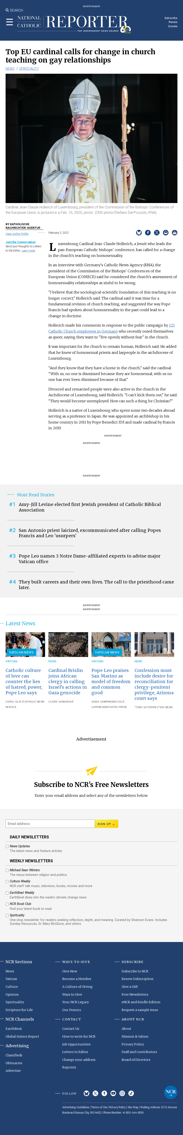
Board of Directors (136, 1060)
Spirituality (29, 68)
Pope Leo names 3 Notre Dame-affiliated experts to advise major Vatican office (89, 558)
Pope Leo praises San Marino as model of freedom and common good (111, 681)
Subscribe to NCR (135, 971)
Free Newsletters (135, 994)
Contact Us (70, 1029)
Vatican (12, 661)
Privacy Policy (133, 1044)
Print (174, 232)
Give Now (69, 971)
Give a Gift (130, 987)
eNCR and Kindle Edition (141, 1002)
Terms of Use (99, 1107)
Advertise (13, 1071)
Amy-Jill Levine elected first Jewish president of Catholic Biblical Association (90, 507)
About (126, 1029)
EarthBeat (14, 1029)
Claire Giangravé (61, 701)
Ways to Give (72, 994)
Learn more (28, 250)
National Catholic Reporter (170, 1092)
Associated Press (114, 707)
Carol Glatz (14, 701)
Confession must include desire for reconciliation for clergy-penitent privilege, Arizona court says (154, 684)
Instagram (122, 1093)
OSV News (166, 707)
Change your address (79, 1060)
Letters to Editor (75, 1052)
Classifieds (14, 1055)
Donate (172, 26)
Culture (12, 987)
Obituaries (14, 1063)
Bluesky (86, 1093)
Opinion (12, 994)
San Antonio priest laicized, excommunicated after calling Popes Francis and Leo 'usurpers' (90, 533)
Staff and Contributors (139, 1052)
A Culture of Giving (77, 987)
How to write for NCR (79, 1036)
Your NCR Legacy (75, 1002)
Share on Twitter (157, 232)
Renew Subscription (138, 979)
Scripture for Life (19, 1010)
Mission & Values (135, 1036)
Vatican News (21, 652)
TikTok (131, 1093)
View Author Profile (17, 233)
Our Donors (71, 1010)
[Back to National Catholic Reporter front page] (74, 24)
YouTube (113, 1093)
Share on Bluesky (139, 232)
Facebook (104, 1093)
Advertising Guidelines (75, 1107)
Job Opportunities (76, 1044)
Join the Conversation (20, 242)
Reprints (69, 1067)
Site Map (133, 1107)
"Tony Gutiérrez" (147, 707)
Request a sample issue (140, 1010)
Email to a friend (165, 232)
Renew (173, 22)
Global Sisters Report (22, 1036)
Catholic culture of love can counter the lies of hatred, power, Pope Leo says (24, 681)
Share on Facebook (148, 232)
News (10, 68)
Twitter (95, 1093)
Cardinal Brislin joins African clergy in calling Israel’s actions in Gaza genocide (67, 681)
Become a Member (77, 979)
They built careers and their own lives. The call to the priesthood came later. (96, 584)
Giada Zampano (102, 701)
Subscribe (170, 18)
